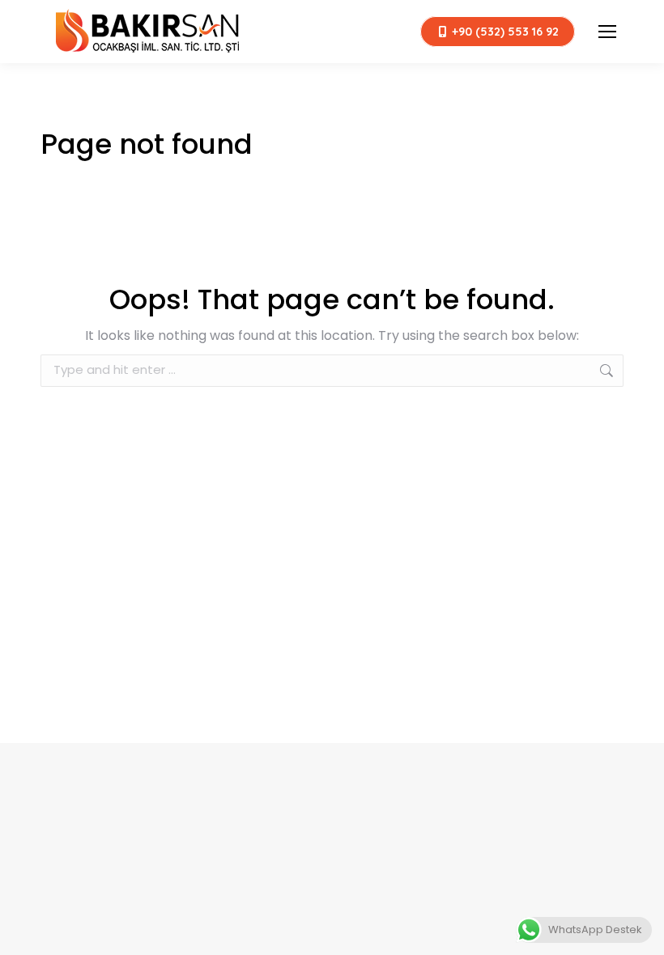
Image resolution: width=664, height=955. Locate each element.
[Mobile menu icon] (607, 31)
